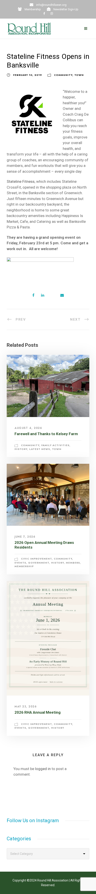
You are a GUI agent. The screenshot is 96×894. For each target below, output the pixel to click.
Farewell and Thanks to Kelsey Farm (46, 434)
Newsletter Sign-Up (65, 9)
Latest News (39, 449)
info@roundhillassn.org (51, 4)
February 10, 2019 (27, 75)
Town (79, 75)
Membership (33, 9)
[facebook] (44, 13)
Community (63, 75)
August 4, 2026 (28, 428)
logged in (43, 768)
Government (38, 562)
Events (20, 562)
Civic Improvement (36, 558)
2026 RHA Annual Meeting (38, 712)
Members (73, 562)
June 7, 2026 (25, 537)
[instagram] (51, 13)
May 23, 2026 (26, 707)
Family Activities (55, 445)
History (21, 449)
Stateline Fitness (21, 181)
